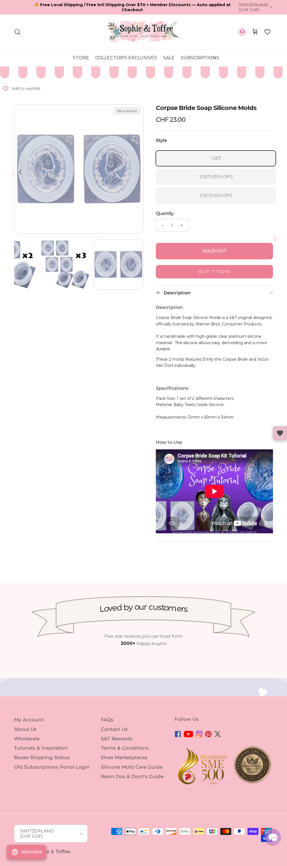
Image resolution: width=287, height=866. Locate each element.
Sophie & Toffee (51, 851)
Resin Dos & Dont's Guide (132, 776)
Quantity (164, 213)
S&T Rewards (117, 738)
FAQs (107, 719)
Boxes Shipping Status (42, 757)
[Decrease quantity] (161, 225)
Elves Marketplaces (124, 757)
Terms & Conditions (125, 748)
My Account (28, 719)
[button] (267, 32)
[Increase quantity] (183, 225)
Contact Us (114, 729)
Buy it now (214, 271)
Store (81, 57)
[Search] (17, 32)
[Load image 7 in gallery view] (79, 169)
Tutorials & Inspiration (41, 748)
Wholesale (27, 738)
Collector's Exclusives (126, 57)
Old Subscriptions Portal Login (52, 767)
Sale (169, 57)
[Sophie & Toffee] (143, 31)
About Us (25, 729)
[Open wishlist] (280, 433)
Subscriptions (200, 57)
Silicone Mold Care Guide (131, 767)
